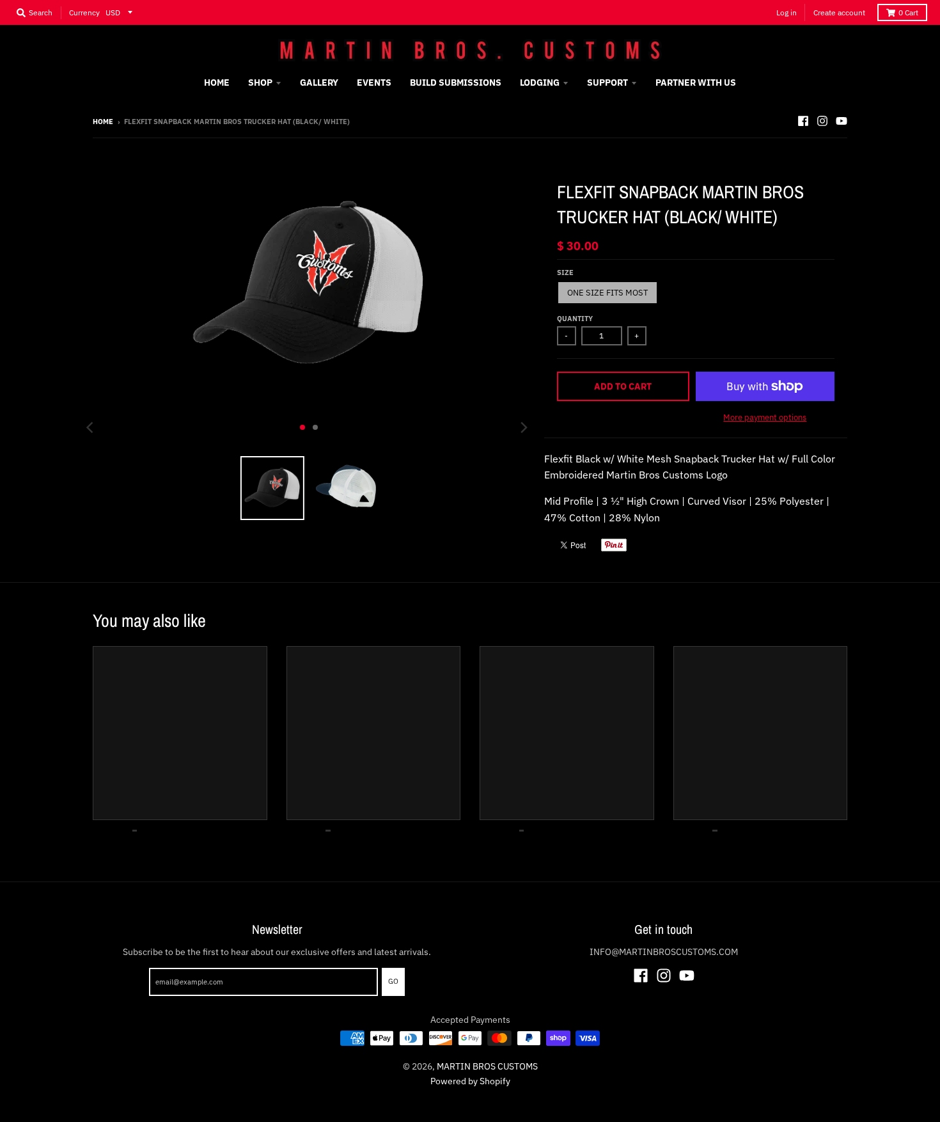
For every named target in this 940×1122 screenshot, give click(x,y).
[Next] (524, 427)
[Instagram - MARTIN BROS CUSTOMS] (822, 121)
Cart (908, 12)
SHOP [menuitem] (260, 82)
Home (103, 121)
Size (565, 272)
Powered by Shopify (470, 1081)
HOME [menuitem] (217, 82)
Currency (84, 12)
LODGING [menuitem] (540, 82)
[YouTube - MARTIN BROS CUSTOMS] (841, 121)
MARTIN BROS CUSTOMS (487, 1066)
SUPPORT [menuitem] (607, 82)
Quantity (575, 318)
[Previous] (91, 427)
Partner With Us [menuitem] (695, 82)
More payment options (764, 417)
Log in (786, 12)
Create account (839, 12)
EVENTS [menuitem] (374, 82)
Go (393, 981)
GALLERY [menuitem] (319, 82)
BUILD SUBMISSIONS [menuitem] (455, 82)
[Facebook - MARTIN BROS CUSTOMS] (803, 121)
